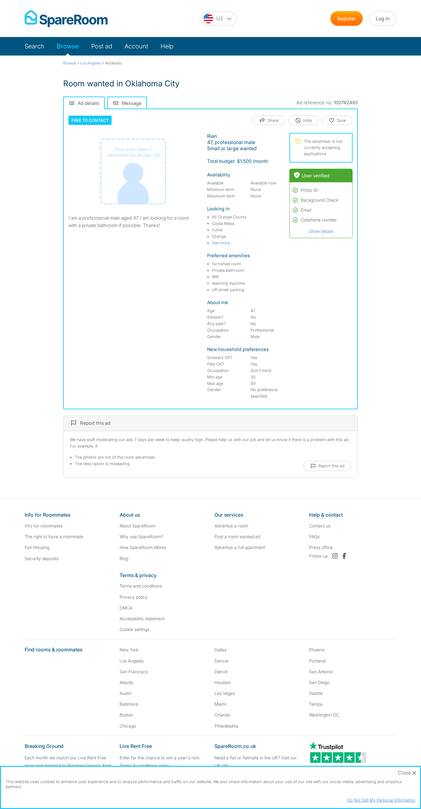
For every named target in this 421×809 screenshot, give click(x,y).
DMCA (126, 607)
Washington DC (324, 714)
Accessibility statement (142, 618)
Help (167, 46)
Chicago (128, 726)
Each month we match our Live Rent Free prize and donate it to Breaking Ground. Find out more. (68, 765)
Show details (321, 231)
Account (136, 46)
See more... (222, 242)
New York (129, 649)
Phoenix (317, 649)
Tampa (316, 704)
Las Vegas (225, 693)
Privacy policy (134, 597)
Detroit (221, 671)
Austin (126, 693)
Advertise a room (231, 525)
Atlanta (126, 682)
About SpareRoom (137, 525)
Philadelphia (226, 726)
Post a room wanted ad (237, 536)
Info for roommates (44, 525)
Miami (220, 704)
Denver (222, 660)
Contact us (319, 525)
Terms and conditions (141, 585)
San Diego (319, 682)
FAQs (314, 536)
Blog (124, 558)
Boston (126, 714)
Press (321, 547)
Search (34, 46)
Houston (223, 682)
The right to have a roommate (54, 536)
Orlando (222, 714)
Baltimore (129, 704)
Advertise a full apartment (240, 547)
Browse (68, 46)
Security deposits (42, 558)
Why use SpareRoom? (141, 536)
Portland (317, 660)
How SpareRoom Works (143, 547)
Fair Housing (37, 547)
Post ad (101, 46)
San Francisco (134, 671)
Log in (383, 18)
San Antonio (321, 671)
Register (346, 18)
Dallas (221, 649)
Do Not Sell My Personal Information (381, 800)
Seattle (316, 693)
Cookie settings (134, 629)
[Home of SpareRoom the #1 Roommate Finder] (66, 18)
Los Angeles (132, 660)
